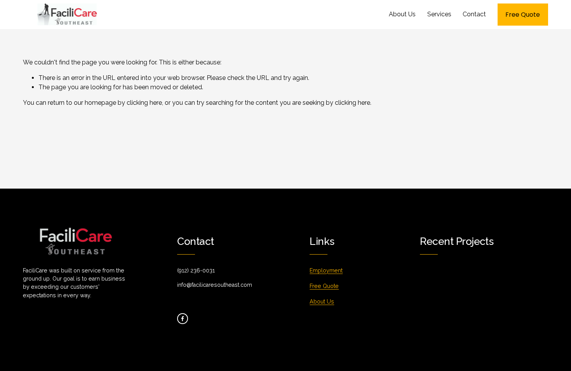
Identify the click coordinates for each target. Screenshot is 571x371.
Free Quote (522, 14)
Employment (326, 270)
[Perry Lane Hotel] (434, 287)
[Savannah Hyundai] (490, 287)
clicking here (144, 102)
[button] (491, 270)
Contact (474, 14)
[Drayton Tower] (462, 284)
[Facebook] (182, 318)
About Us (402, 14)
